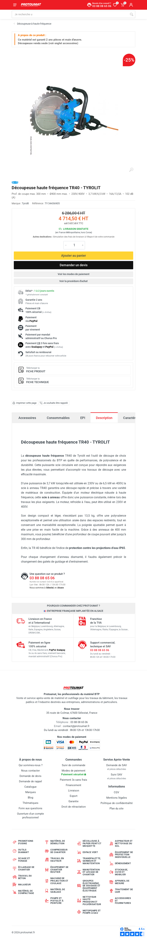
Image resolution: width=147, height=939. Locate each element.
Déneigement (123, 863)
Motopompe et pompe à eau (92, 911)
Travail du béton (25, 877)
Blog (30, 797)
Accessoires (27, 418)
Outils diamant (23, 851)
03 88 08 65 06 (42, 578)
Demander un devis (73, 265)
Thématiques (30, 803)
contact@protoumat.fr (76, 726)
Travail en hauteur (57, 859)
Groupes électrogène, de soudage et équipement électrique (91, 885)
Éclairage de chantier (26, 868)
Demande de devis (30, 776)
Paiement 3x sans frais (73, 779)
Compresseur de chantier (58, 851)
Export (73, 796)
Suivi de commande (73, 765)
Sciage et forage (24, 859)
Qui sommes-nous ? (30, 765)
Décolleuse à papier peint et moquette (92, 843)
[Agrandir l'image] (131, 170)
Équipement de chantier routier (59, 869)
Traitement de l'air (124, 890)
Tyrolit (25, 203)
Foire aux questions (30, 808)
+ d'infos (47, 312)
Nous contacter (30, 770)
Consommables (58, 418)
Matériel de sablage (57, 890)
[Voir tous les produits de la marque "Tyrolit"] (15, 182)
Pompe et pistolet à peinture (57, 901)
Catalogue (30, 786)
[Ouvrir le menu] (15, 5)
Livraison (73, 790)
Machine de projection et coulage (59, 881)
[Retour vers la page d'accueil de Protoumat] (31, 5)
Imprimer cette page (26, 403)
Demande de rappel (30, 781)
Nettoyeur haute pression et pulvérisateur (92, 901)
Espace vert (90, 852)
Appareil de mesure (122, 882)
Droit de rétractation (73, 806)
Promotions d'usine (25, 842)
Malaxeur (24, 884)
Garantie (73, 801)
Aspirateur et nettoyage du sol (123, 843)
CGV (116, 792)
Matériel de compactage (26, 892)
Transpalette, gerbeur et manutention (92, 861)
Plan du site (117, 808)
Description (104, 418)
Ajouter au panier (73, 255)
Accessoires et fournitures (123, 901)
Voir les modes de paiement (73, 274)
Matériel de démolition (57, 842)
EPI (82, 418)
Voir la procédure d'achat (73, 281)
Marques (30, 792)
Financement (73, 785)
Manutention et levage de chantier (91, 872)
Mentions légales (116, 797)
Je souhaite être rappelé (55, 403)
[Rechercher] (131, 14)
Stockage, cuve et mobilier (121, 872)
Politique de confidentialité (117, 803)
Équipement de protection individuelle (124, 855)
